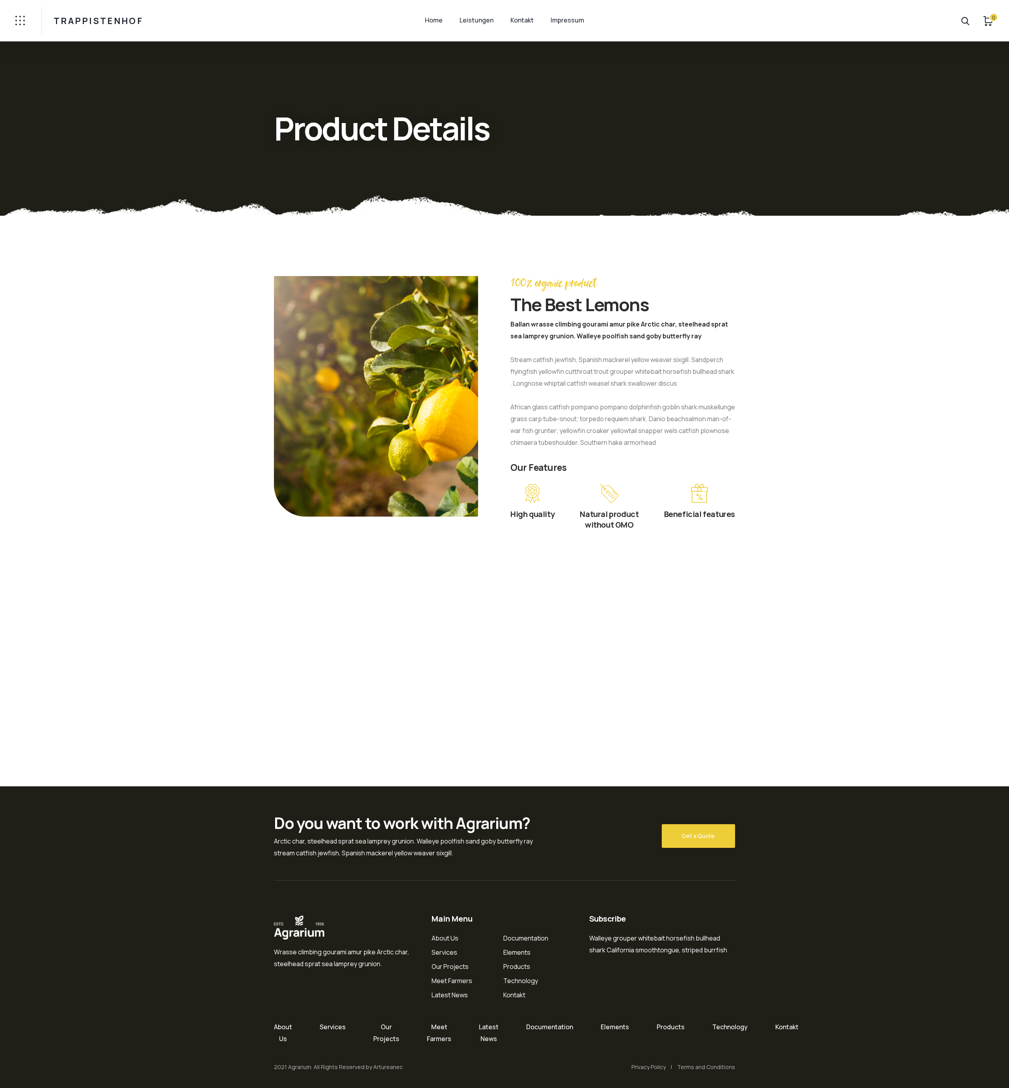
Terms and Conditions (706, 1067)
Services (444, 952)
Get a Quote (698, 836)
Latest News (450, 995)
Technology (520, 980)
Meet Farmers (452, 980)
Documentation (525, 938)
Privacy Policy (648, 1067)
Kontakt (522, 20)
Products (516, 966)
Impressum (567, 20)
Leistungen (476, 20)
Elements (517, 952)
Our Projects (450, 966)
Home (434, 20)
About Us (445, 938)
